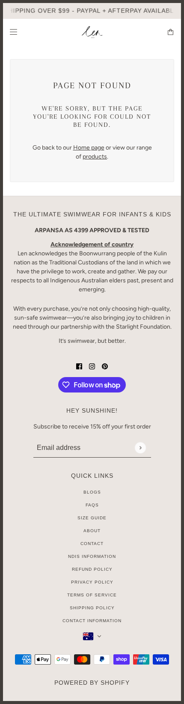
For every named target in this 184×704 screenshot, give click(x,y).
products (95, 156)
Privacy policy (92, 582)
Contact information (92, 620)
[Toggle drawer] (13, 32)
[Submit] (140, 447)
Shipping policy (92, 607)
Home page (88, 147)
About (92, 530)
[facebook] (79, 366)
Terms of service (92, 595)
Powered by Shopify (92, 682)
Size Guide (92, 517)
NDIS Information (92, 556)
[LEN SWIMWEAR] (92, 32)
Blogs (92, 492)
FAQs (92, 505)
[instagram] (92, 366)
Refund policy (92, 569)
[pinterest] (104, 366)
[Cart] (170, 32)
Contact (92, 543)
